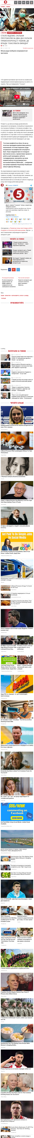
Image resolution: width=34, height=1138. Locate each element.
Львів (6, 45)
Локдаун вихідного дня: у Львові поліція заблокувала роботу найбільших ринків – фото (22, 252)
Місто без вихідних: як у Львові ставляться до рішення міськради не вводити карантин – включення (21, 116)
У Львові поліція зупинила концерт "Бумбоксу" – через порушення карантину (20, 244)
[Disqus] (17, 327)
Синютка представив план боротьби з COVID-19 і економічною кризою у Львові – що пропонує (22, 358)
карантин (8, 295)
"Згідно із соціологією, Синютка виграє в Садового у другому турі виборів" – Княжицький (21, 389)
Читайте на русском (28, 47)
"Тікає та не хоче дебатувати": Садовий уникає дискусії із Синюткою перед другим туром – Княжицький (22, 396)
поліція (3, 298)
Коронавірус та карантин (14, 32)
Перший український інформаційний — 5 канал (5, 2)
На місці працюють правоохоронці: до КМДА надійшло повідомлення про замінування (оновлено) (9, 283)
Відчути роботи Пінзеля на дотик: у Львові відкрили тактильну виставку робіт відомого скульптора (22, 366)
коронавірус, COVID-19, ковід (19, 295)
